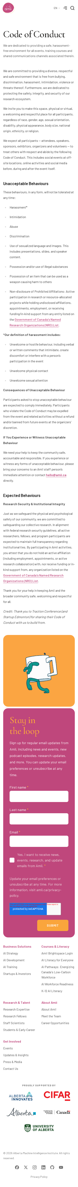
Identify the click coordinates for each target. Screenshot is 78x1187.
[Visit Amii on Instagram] (35, 1167)
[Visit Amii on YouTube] (61, 1167)
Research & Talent (16, 1002)
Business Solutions (17, 946)
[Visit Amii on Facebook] (17, 1167)
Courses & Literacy (55, 946)
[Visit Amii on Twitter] (26, 1167)
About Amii (49, 1002)
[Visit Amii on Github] (52, 1167)
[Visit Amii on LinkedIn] (43, 1167)
